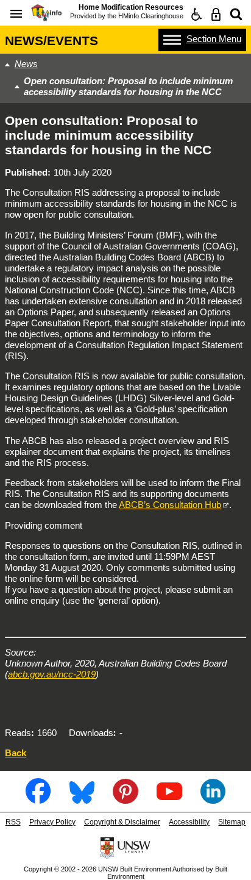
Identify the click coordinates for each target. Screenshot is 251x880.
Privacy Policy (52, 822)
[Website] (236, 14)
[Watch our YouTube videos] (169, 799)
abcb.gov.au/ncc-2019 (52, 674)
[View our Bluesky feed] (81, 799)
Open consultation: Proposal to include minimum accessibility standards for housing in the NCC (128, 86)
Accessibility (189, 822)
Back (15, 753)
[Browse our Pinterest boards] (125, 799)
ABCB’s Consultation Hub (170, 504)
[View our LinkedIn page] (212, 799)
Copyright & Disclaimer (122, 822)
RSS (13, 822)
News (26, 64)
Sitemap (232, 822)
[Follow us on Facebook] (38, 799)
